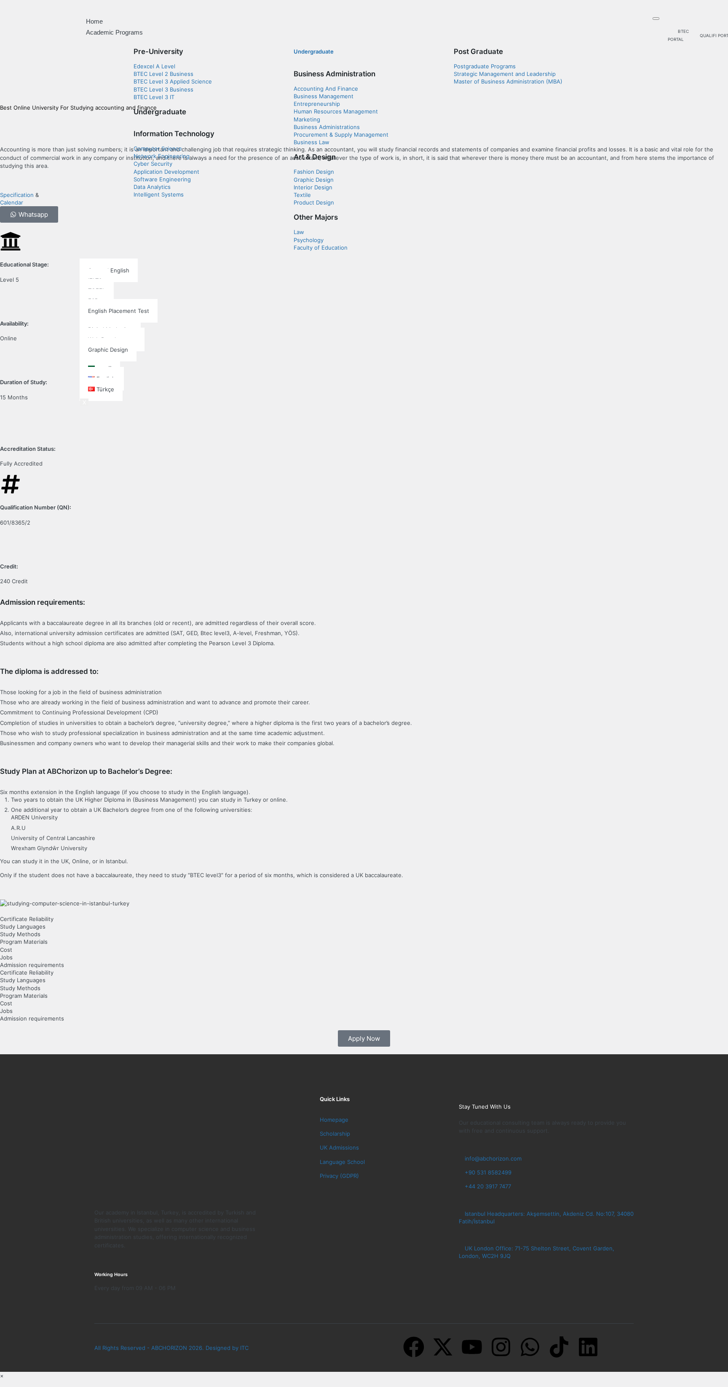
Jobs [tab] (6, 957)
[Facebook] (413, 1346)
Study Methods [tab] (20, 934)
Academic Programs (114, 32)
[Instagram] (500, 1346)
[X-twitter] (442, 1346)
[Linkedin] (588, 1346)
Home (94, 21)
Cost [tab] (6, 949)
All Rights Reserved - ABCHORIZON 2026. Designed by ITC (171, 1347)
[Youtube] (471, 1346)
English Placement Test (118, 310)
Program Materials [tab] (24, 941)
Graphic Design (108, 349)
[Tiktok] (559, 1346)
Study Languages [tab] (23, 926)
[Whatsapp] (530, 1346)
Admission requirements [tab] (32, 964)
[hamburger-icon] (656, 18)
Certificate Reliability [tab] (27, 919)
